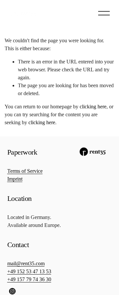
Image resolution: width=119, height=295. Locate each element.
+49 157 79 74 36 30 (29, 279)
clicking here (93, 106)
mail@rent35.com (26, 263)
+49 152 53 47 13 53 (29, 271)
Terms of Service (25, 171)
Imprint (14, 179)
